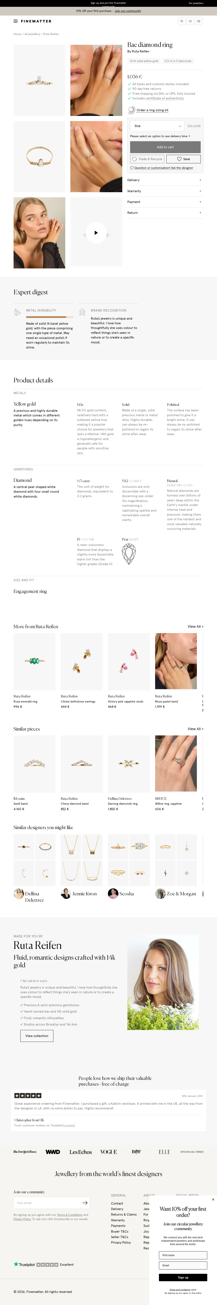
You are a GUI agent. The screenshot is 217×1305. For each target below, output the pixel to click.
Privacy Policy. (22, 1219)
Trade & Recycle (150, 159)
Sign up (183, 1277)
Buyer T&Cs (119, 1231)
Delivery (117, 1209)
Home (17, 34)
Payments (118, 1225)
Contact (117, 1203)
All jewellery (32, 34)
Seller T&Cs (119, 1237)
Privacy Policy (121, 1242)
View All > (195, 627)
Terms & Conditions (69, 1214)
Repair (148, 1242)
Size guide (194, 125)
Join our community (128, 11)
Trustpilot (69, 1125)
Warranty (118, 1220)
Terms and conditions (180, 1289)
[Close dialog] (213, 1199)
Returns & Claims (124, 1214)
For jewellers (196, 3)
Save (186, 159)
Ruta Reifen (51, 34)
